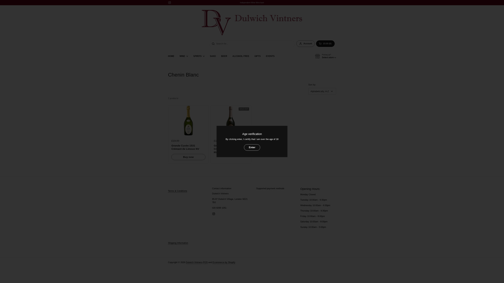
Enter (252, 147)
